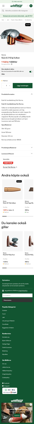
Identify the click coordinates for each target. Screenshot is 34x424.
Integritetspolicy (6, 374)
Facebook (6, 383)
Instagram (7, 386)
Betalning (5, 351)
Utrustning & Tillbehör (8, 321)
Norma (4, 55)
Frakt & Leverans (7, 347)
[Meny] (3, 6)
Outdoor (4, 310)
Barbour (27, 201)
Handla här (17, 415)
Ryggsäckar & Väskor (8, 328)
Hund (3, 314)
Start (3, 20)
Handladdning (28, 20)
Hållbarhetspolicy (7, 370)
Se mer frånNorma (9, 167)
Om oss (4, 364)
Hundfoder (5, 324)
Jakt (8, 20)
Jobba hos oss (6, 367)
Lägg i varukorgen (22, 86)
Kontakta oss (5, 337)
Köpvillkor (5, 354)
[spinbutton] (6, 85)
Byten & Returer (6, 340)
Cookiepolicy (5, 377)
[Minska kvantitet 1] (3, 85)
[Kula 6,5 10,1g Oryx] (12, 241)
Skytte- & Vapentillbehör (17, 20)
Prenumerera (7, 300)
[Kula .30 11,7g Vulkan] (12, 189)
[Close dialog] (31, 404)
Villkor (3, 74)
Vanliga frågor (6, 344)
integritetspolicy (22, 290)
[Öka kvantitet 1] (9, 85)
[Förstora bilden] (17, 37)
